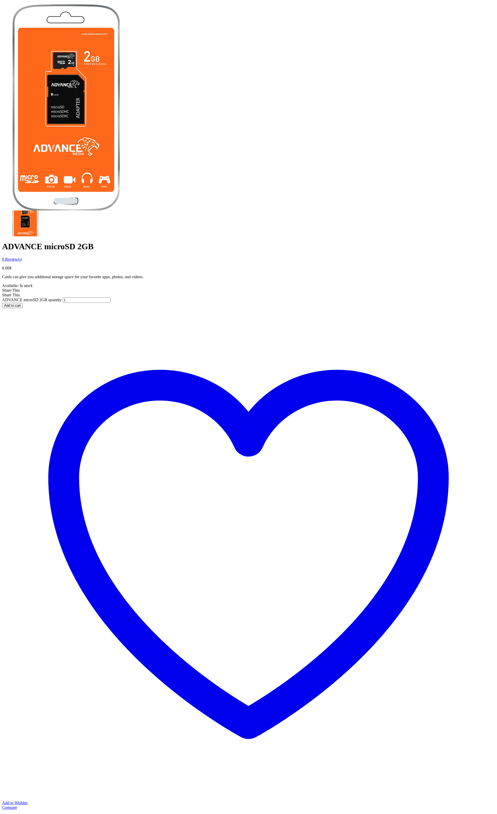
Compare (9, 807)
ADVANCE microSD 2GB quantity (32, 300)
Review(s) (12, 259)
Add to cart (12, 305)
